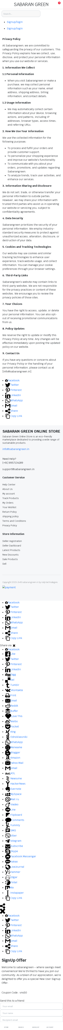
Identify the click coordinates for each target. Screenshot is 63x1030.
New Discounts (10, 554)
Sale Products (10, 559)
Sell (4, 563)
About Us (7, 489)
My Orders (7, 502)
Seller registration (12, 541)
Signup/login (15, 22)
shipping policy (10, 516)
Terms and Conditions (14, 520)
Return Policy (9, 511)
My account (8, 493)
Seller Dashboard (11, 545)
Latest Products (11, 550)
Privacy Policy (9, 525)
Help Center (8, 484)
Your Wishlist (9, 507)
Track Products (10, 498)
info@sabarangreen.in (15, 449)
